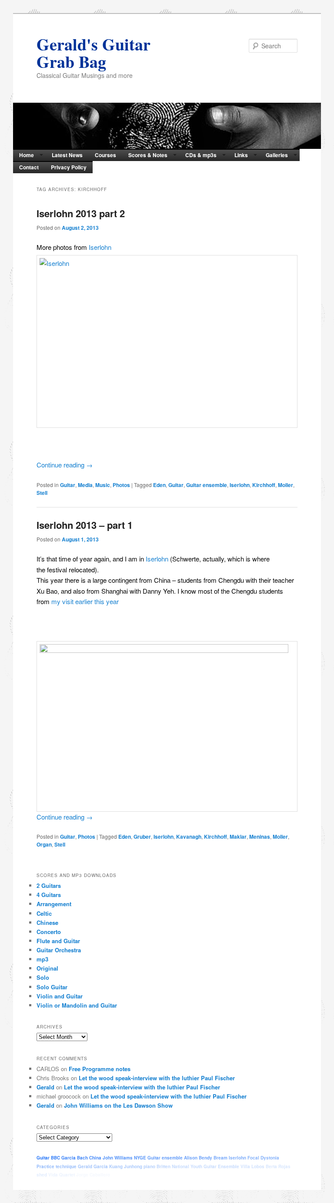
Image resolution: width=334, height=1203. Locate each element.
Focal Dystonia (263, 1158)
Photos (121, 485)
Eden (159, 485)
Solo (43, 977)
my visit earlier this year (85, 601)
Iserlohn (100, 247)
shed (42, 1175)
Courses (105, 155)
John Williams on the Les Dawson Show (118, 1105)
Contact (29, 167)
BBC (55, 1158)
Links (241, 155)
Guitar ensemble (206, 485)
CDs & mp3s (201, 155)
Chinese (47, 922)
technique (66, 1166)
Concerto (49, 931)
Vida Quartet (61, 1175)
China (95, 1158)
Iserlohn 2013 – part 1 (85, 525)
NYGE (140, 1158)
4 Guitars (49, 894)
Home (26, 155)
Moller (285, 485)
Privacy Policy (69, 167)
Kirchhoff (263, 485)
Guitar (67, 485)
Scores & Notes (147, 155)
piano (149, 1166)
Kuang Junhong (125, 1166)
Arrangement (54, 904)
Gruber (142, 836)
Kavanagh (188, 836)
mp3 (42, 959)
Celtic (44, 913)
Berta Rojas (278, 1166)
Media (85, 485)
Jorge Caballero (93, 1175)
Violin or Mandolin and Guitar (77, 1005)
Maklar (238, 836)
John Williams (118, 1158)
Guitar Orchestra (59, 950)
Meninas (259, 836)
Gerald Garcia (93, 1166)
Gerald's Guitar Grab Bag (93, 53)
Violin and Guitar (60, 996)
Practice (45, 1166)
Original (47, 968)
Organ (44, 844)
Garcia (68, 1158)
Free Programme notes (99, 1069)
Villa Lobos (252, 1166)
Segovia (120, 1175)
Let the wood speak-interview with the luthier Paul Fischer (157, 1078)
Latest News (67, 155)
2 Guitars (49, 885)
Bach (82, 1158)
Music (102, 485)
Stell (42, 493)
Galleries (277, 155)
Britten (163, 1166)
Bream (220, 1158)
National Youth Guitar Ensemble (205, 1166)
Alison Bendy (198, 1158)
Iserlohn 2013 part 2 (81, 213)
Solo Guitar (52, 987)
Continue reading (65, 464)
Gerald (45, 1087)
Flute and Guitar (58, 941)
